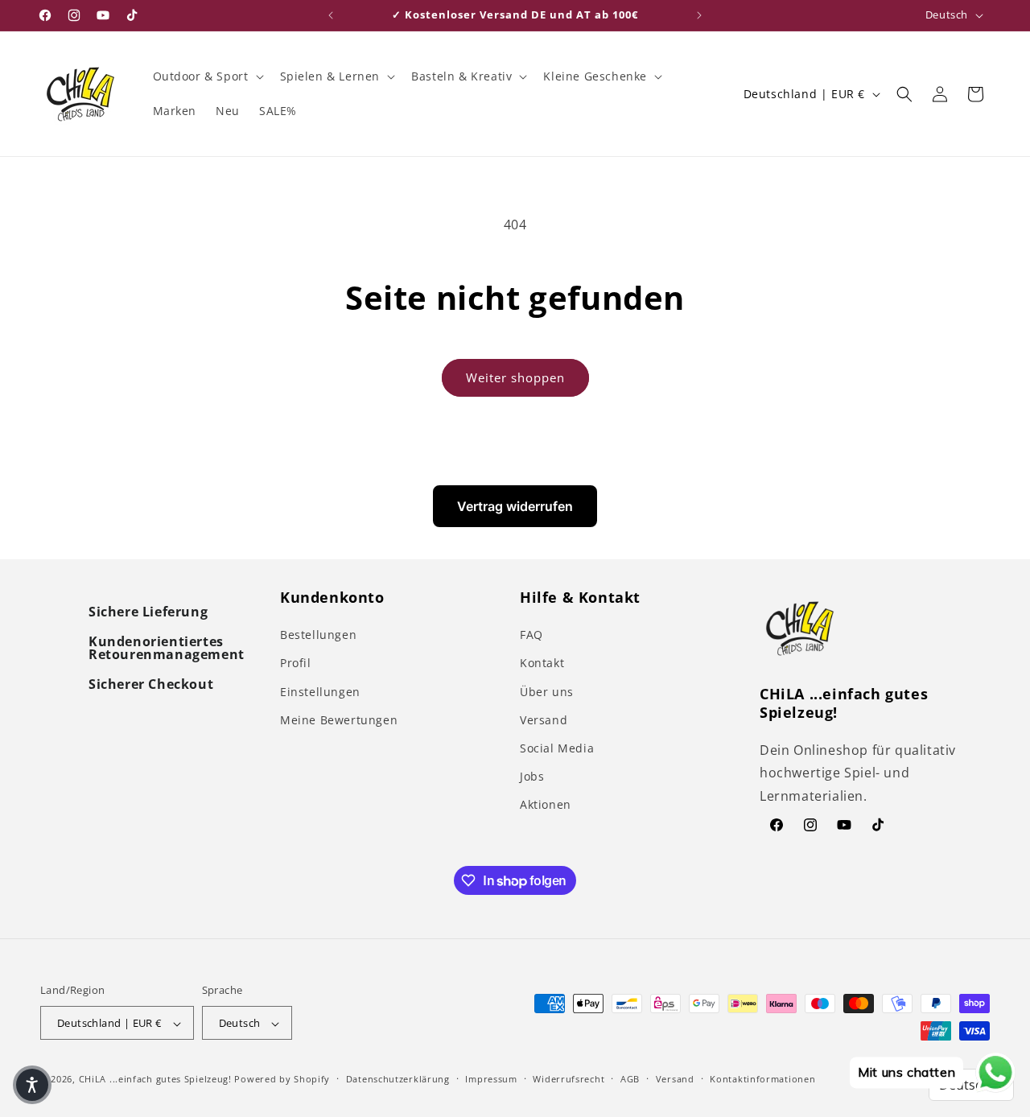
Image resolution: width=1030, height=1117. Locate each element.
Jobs (532, 776)
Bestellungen (318, 634)
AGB (630, 1079)
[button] (206, 76)
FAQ (531, 634)
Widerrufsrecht (568, 1079)
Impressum (491, 1079)
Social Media (557, 748)
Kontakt (542, 663)
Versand (543, 719)
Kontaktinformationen (762, 1079)
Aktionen (545, 804)
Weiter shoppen (515, 377)
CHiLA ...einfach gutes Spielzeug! (155, 1080)
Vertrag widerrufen (515, 506)
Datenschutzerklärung (398, 1079)
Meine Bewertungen (339, 719)
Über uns (547, 691)
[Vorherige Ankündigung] (330, 15)
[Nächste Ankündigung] (699, 15)
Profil (295, 663)
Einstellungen (320, 691)
